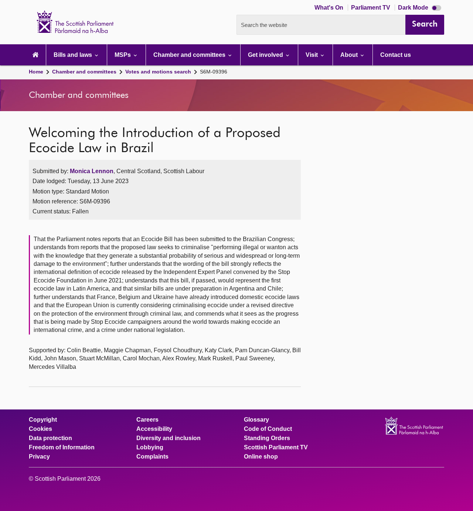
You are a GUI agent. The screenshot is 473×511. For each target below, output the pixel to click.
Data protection (50, 438)
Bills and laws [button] (73, 55)
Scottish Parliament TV (276, 447)
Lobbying (149, 447)
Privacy (39, 457)
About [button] (349, 55)
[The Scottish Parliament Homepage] (35, 54)
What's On (329, 7)
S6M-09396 (213, 72)
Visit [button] (312, 55)
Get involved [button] (266, 55)
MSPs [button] (123, 55)
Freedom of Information (62, 447)
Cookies (40, 429)
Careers (147, 420)
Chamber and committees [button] (190, 55)
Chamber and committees (84, 72)
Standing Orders (267, 438)
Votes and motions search (158, 72)
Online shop (261, 457)
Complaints (152, 457)
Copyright (43, 420)
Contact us (395, 55)
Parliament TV (371, 7)
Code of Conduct (268, 429)
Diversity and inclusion (168, 438)
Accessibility (154, 429)
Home (36, 72)
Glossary (256, 420)
